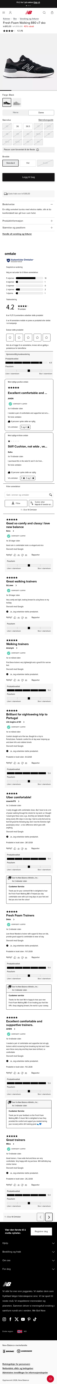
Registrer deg (41, 1231)
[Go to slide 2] (28, 6)
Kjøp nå (37, 2)
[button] (10, 12)
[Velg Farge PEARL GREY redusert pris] (16, 103)
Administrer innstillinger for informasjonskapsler (25, 1372)
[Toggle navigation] (3, 13)
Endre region (7, 1331)
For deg (6, 1269)
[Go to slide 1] (27, 6)
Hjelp (5, 1243)
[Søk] (44, 12)
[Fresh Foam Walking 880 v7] (28, 61)
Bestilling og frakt (11, 1251)
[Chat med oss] (50, 1378)
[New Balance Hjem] (28, 12)
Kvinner (6, 18)
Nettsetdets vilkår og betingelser (17, 1368)
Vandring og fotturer (29, 18)
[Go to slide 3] (30, 6)
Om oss (6, 1260)
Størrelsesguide (45, 120)
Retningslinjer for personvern (16, 1364)
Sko (15, 18)
